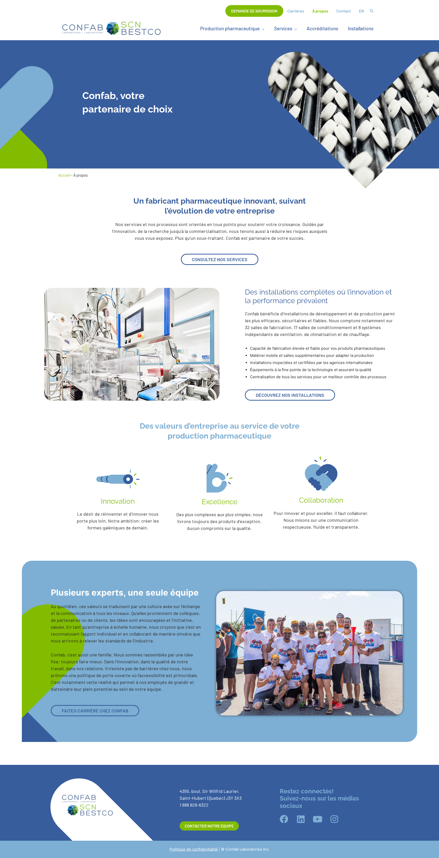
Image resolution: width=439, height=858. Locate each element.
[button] (371, 11)
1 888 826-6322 (194, 805)
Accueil (64, 175)
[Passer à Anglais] (361, 11)
